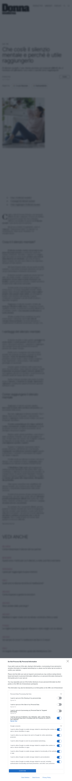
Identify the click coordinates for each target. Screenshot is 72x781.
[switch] (59, 698)
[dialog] (36, 719)
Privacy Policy (47, 777)
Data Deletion (25, 777)
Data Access (36, 777)
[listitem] (36, 694)
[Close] (68, 662)
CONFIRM (22, 771)
